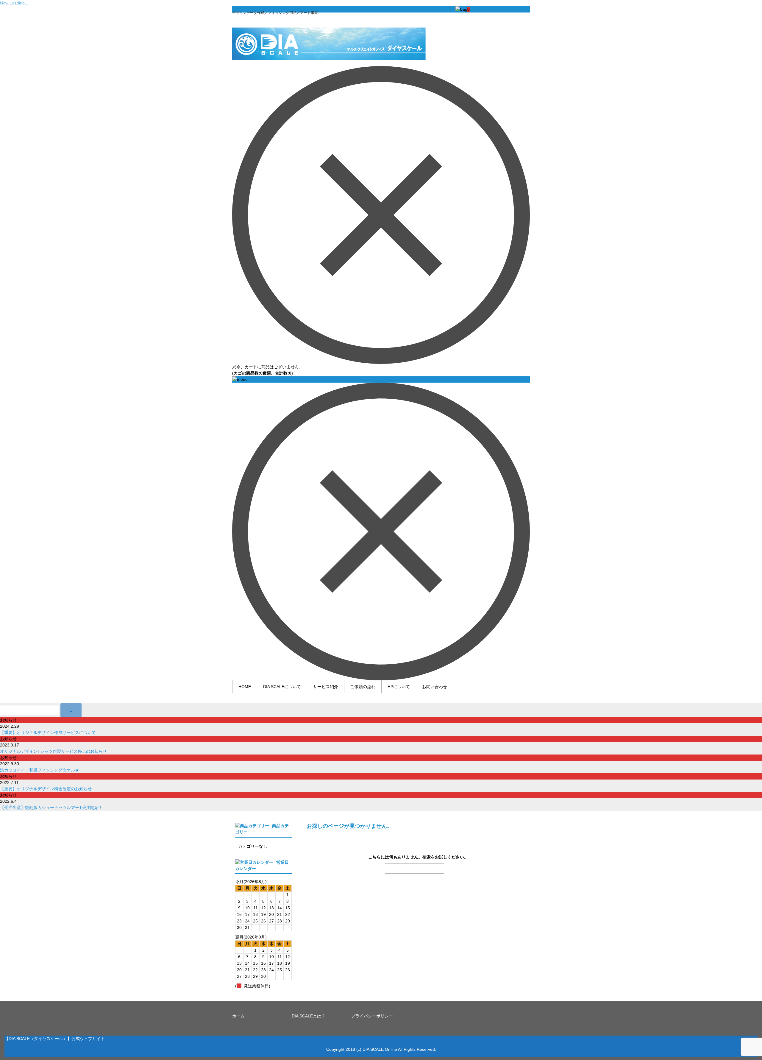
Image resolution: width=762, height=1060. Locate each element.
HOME (244, 686)
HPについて (399, 686)
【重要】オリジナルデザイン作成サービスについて (48, 732)
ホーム (238, 1016)
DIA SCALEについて (282, 686)
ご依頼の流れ (362, 686)
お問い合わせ (434, 686)
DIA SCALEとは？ (308, 1016)
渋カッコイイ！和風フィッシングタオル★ (39, 770)
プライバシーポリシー (372, 1016)
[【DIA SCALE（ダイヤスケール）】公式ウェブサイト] (329, 54)
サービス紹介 (325, 686)
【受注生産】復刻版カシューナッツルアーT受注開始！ (51, 807)
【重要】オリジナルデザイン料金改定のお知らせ (46, 788)
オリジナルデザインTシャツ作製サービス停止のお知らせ (53, 751)
